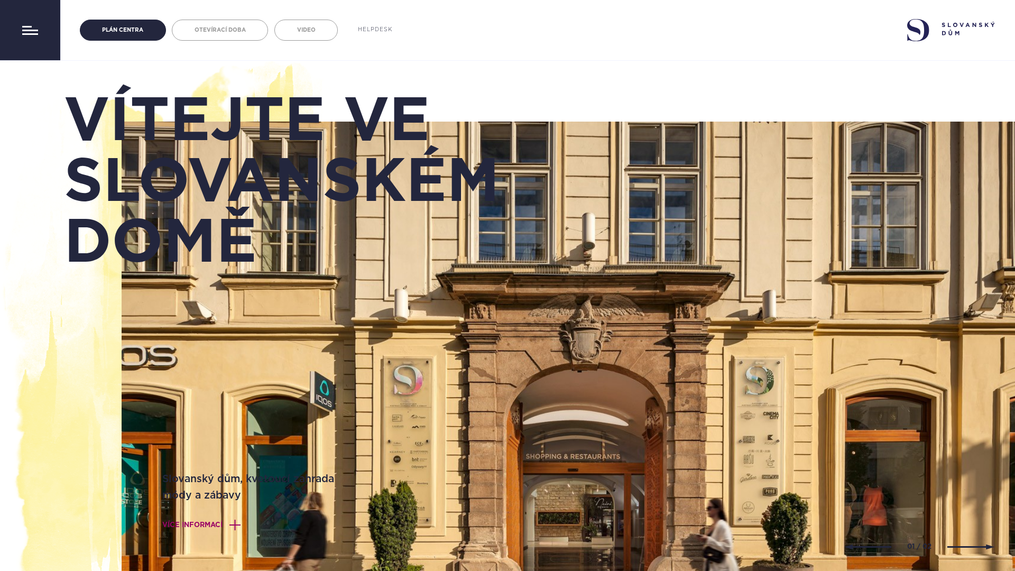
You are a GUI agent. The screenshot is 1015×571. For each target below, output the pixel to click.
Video (306, 30)
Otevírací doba (220, 30)
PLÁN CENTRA (122, 30)
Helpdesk (375, 29)
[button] (868, 547)
